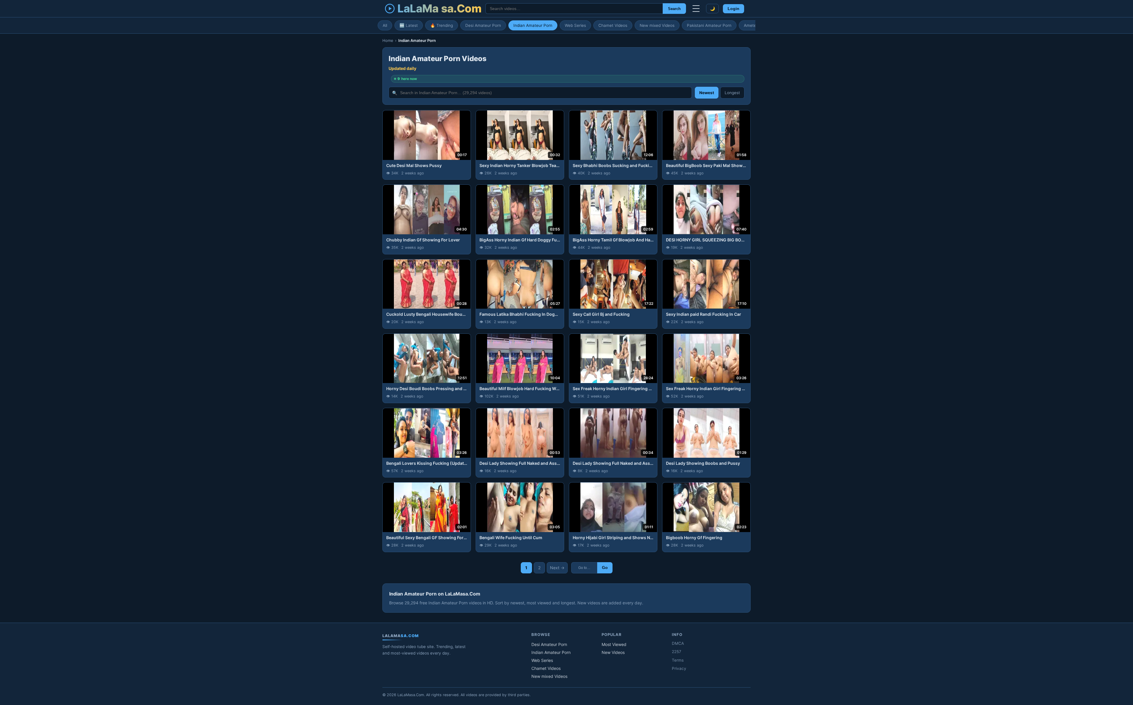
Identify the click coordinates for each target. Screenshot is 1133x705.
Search (674, 8)
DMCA (678, 643)
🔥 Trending (441, 25)
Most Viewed (614, 644)
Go (605, 567)
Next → (557, 567)
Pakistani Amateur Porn (709, 25)
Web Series (575, 25)
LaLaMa (439, 8)
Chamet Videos (612, 25)
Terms (678, 660)
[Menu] (696, 8)
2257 (676, 651)
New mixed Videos (657, 25)
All (385, 25)
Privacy (679, 668)
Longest (732, 92)
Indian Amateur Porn (532, 25)
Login (733, 8)
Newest (706, 92)
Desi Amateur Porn (483, 25)
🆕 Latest (409, 25)
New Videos (613, 652)
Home (387, 40)
